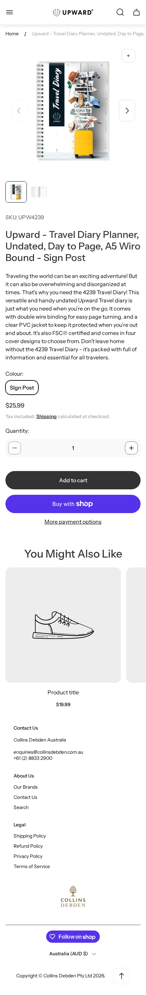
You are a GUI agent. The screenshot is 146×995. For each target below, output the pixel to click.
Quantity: (17, 430)
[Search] (120, 12)
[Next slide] (127, 110)
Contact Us (25, 797)
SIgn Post (22, 387)
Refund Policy (28, 846)
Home (12, 34)
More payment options (73, 522)
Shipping (46, 416)
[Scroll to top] (121, 976)
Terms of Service (32, 866)
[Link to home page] (73, 897)
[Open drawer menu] (9, 12)
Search (21, 807)
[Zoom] (128, 55)
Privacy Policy (28, 856)
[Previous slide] (19, 110)
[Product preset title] (63, 625)
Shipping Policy (30, 836)
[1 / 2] (16, 192)
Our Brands (26, 787)
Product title (63, 692)
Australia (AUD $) (68, 954)
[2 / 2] (39, 192)
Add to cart (73, 480)
